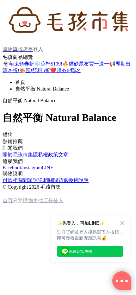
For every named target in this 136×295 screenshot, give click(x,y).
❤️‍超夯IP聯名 (65, 70)
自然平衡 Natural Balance (42, 88)
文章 (63, 154)
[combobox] (68, 135)
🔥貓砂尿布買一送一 (85, 63)
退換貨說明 (76, 180)
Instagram (32, 167)
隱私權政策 (45, 154)
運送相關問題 (48, 180)
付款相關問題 (18, 180)
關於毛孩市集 (18, 154)
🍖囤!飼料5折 (34, 70)
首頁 (20, 82)
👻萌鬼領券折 (18, 63)
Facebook (12, 167)
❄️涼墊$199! (48, 63)
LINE (47, 167)
